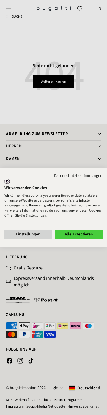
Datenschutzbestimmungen (78, 176)
